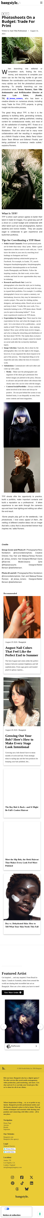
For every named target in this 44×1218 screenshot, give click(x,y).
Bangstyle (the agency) (11, 1139)
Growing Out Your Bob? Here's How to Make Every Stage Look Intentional (19, 741)
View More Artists (11, 992)
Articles (6, 1125)
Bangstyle (22, 642)
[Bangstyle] (10, 3)
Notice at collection (12, 1215)
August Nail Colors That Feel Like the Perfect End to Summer (21, 651)
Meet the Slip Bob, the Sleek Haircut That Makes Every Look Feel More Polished (22, 862)
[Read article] (22, 786)
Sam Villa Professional (18, 31)
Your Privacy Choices (19, 1209)
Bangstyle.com (8, 1137)
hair (6, 13)
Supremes (7, 1129)
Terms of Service (9, 1146)
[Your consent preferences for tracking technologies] (40, 1214)
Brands (6, 1127)
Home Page (7, 1123)
